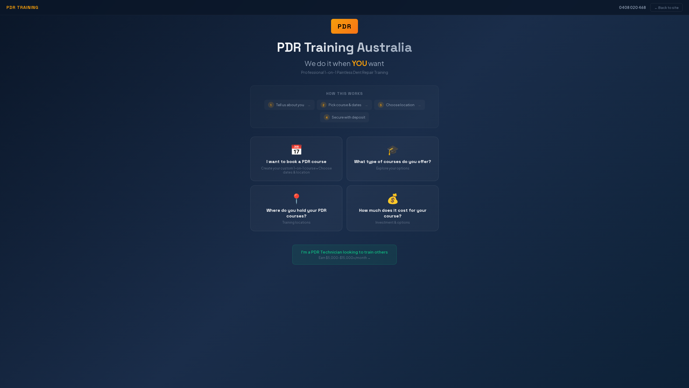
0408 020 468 (632, 7)
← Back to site (666, 7)
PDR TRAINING (22, 7)
